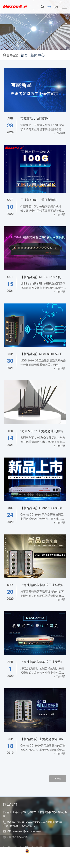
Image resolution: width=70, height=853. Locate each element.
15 (10, 284)
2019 (10, 753)
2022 (10, 214)
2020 (10, 522)
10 (10, 206)
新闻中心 (38, 54)
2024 (10, 132)
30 (10, 361)
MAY (10, 585)
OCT (10, 200)
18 (10, 746)
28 (10, 125)
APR (10, 118)
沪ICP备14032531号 (14, 850)
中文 (49, 6)
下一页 (58, 778)
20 (10, 592)
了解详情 (60, 133)
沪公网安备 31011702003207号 (48, 850)
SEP (10, 354)
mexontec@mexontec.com (27, 831)
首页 (24, 54)
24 (10, 515)
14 (10, 438)
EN (56, 6)
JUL (10, 508)
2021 (10, 291)
